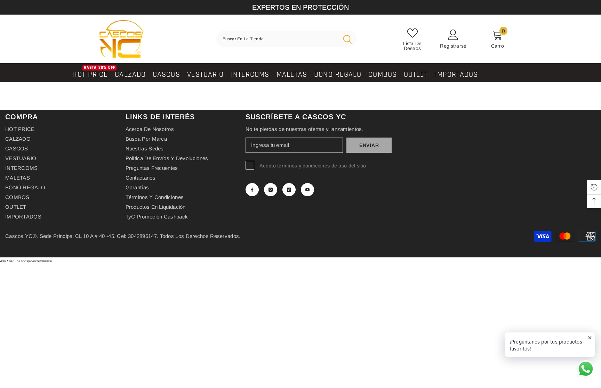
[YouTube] (307, 189)
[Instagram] (270, 189)
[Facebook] (252, 189)
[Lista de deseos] (587, 72)
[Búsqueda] (286, 39)
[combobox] (277, 39)
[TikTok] (289, 189)
